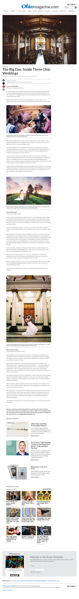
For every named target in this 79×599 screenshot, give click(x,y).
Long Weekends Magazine (40, 580)
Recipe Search (20, 580)
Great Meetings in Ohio (53, 580)
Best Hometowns (29, 580)
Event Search (13, 580)
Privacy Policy (9, 590)
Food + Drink (21, 11)
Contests (55, 11)
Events (5, 11)
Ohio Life (47, 11)
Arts (29, 11)
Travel (12, 11)
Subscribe (72, 11)
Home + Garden (37, 11)
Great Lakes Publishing (11, 586)
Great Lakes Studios (35, 586)
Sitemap (4, 590)
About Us (63, 11)
